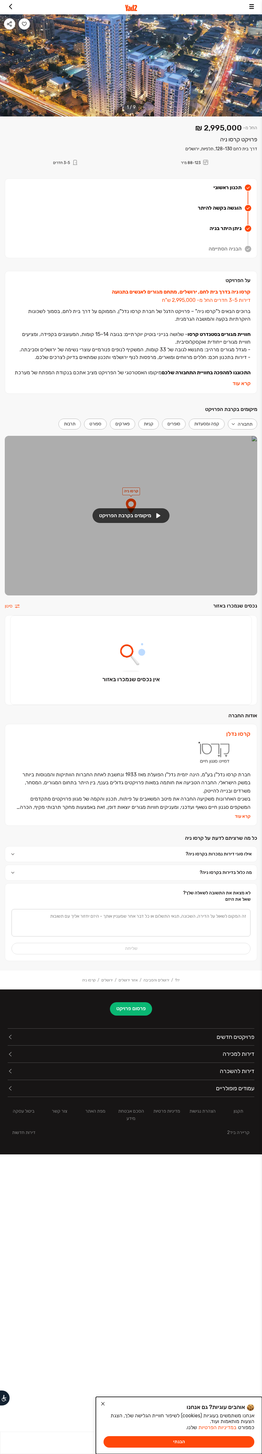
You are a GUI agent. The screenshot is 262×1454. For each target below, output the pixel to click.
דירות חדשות (23, 1132)
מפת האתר (95, 1111)
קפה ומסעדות (206, 424)
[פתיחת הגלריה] (131, 65)
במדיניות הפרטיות (217, 1427)
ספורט (95, 424)
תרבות (69, 424)
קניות (148, 424)
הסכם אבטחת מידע (131, 1114)
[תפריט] (251, 7)
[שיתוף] (9, 24)
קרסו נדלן (238, 734)
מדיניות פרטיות (166, 1111)
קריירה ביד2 (238, 1132)
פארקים (122, 424)
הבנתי (179, 1441)
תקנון (238, 1111)
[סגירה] (102, 1404)
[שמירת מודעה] (24, 24)
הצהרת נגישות (202, 1111)
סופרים (173, 424)
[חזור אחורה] (10, 7)
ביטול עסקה (24, 1111)
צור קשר (59, 1111)
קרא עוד (241, 383)
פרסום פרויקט (131, 1008)
